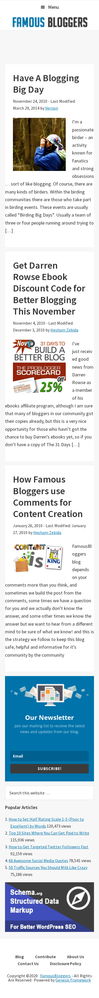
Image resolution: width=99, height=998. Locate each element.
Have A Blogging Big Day (46, 83)
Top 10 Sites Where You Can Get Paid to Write (49, 833)
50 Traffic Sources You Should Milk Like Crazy (48, 867)
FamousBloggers (55, 975)
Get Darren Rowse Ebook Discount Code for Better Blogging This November (49, 288)
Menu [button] (53, 7)
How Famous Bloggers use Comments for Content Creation (48, 496)
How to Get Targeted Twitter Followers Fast (48, 846)
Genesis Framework (73, 980)
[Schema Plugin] (49, 930)
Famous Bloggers (49, 22)
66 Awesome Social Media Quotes (38, 860)
